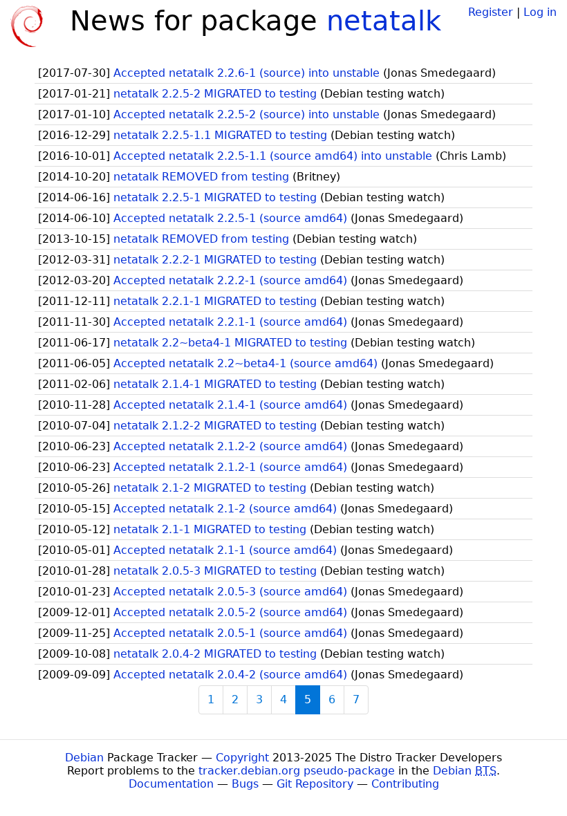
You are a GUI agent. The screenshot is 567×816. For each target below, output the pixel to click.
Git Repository (315, 783)
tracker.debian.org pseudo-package (296, 770)
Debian (84, 757)
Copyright (242, 757)
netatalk (383, 21)
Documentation (171, 783)
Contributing (405, 783)
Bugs (245, 783)
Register (490, 12)
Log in (540, 12)
